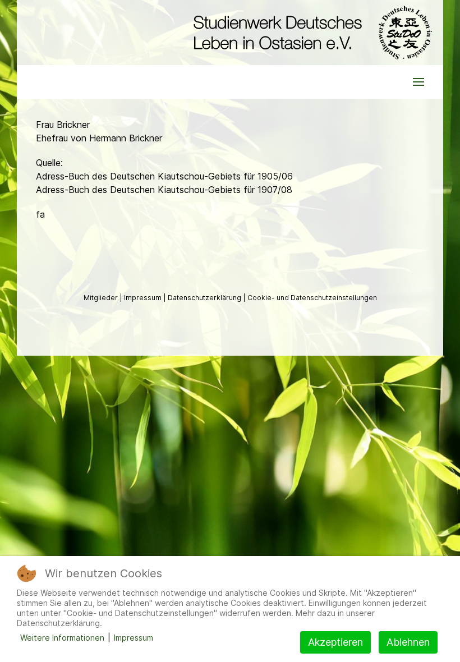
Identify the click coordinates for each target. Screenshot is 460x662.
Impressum (143, 297)
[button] (418, 82)
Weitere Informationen (62, 637)
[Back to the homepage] (310, 32)
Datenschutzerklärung (205, 297)
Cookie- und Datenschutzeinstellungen (312, 297)
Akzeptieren (335, 642)
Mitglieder (101, 297)
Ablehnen (408, 642)
